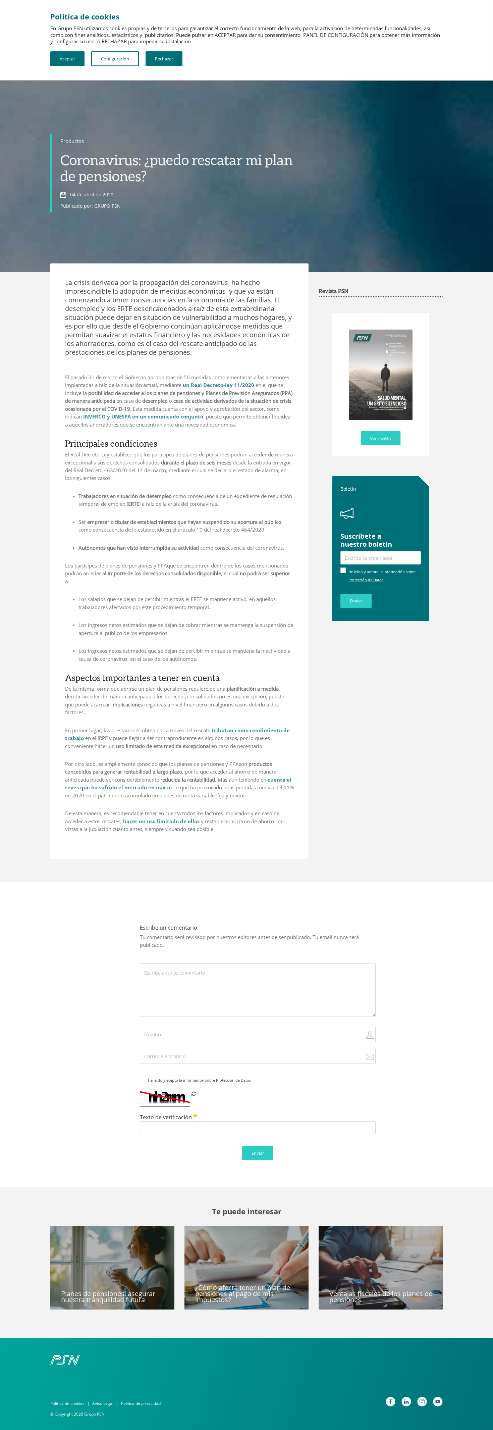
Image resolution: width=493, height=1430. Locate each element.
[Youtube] (438, 1402)
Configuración (115, 59)
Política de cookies (67, 1403)
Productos (72, 141)
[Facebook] (390, 1402)
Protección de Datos (365, 579)
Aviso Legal (102, 1403)
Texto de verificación (166, 1117)
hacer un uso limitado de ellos (161, 821)
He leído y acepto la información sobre (199, 1080)
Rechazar (164, 59)
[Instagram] (422, 1402)
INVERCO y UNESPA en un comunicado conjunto (143, 416)
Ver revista (380, 438)
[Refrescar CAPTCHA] (193, 1093)
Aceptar (67, 59)
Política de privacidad (141, 1403)
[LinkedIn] (406, 1402)
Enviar (356, 601)
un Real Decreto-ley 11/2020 (218, 385)
